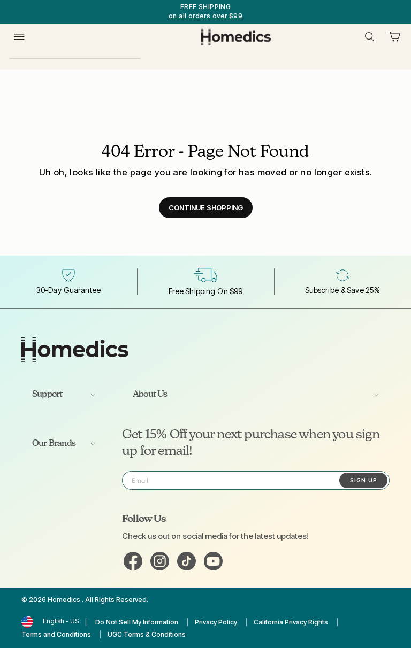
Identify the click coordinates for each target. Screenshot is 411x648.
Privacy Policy (216, 622)
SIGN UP (363, 480)
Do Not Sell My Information (136, 622)
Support (47, 394)
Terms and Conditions (56, 634)
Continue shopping (206, 207)
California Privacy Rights (291, 622)
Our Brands (53, 443)
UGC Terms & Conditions (147, 634)
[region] (205, 12)
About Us (150, 394)
